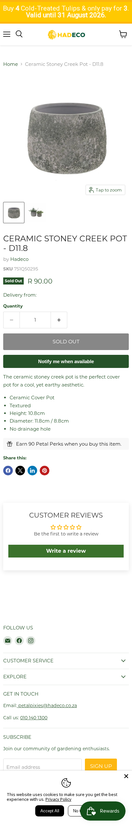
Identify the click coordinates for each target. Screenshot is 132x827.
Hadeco (19, 259)
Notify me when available (66, 361)
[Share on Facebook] (8, 470)
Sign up (101, 766)
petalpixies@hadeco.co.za (47, 705)
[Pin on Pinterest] (44, 470)
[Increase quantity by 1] (59, 320)
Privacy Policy (58, 799)
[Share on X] (20, 470)
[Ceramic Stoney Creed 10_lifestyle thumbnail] (36, 212)
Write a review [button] (66, 551)
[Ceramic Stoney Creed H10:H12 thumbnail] (14, 212)
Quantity (13, 306)
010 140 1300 (33, 718)
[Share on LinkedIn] (32, 470)
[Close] (126, 776)
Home (10, 64)
